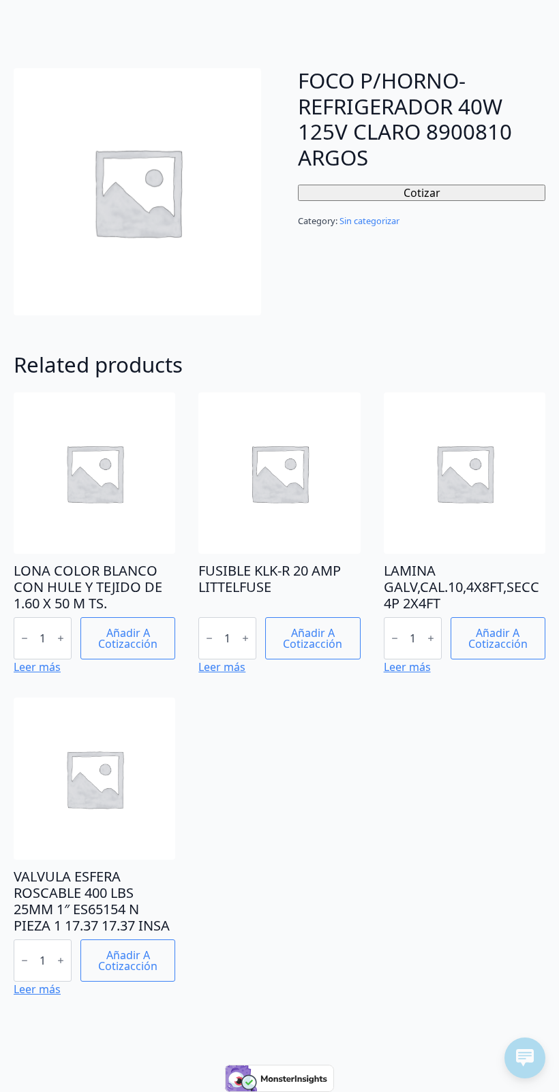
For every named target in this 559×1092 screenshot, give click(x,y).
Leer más (37, 666)
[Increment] (60, 638)
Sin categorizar (369, 221)
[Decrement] (24, 638)
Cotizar (422, 192)
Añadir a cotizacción (127, 638)
